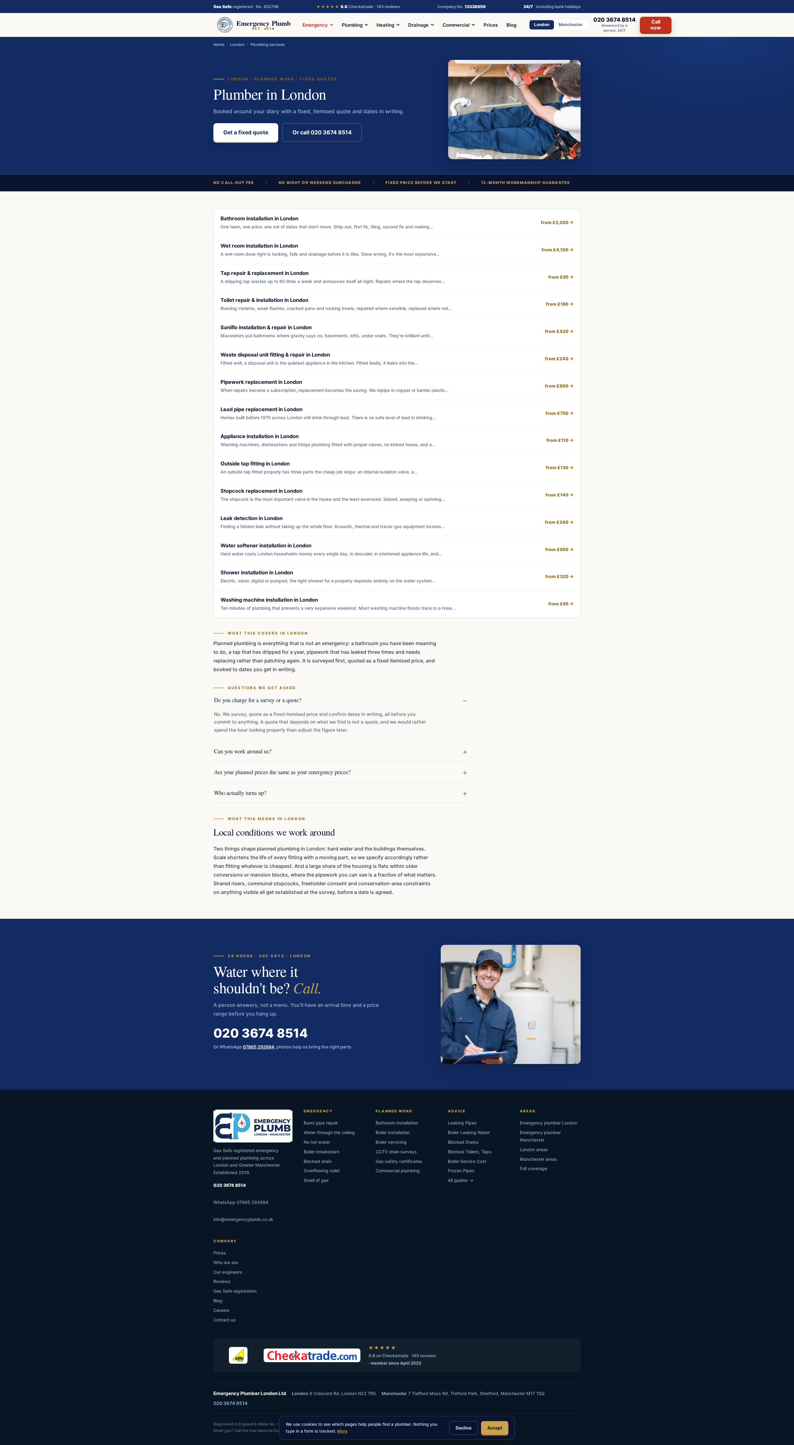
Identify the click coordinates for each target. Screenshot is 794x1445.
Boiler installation (393, 1132)
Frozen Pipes (461, 1170)
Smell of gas (316, 1180)
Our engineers (227, 1272)
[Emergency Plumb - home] (252, 1126)
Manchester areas (538, 1159)
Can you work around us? (242, 751)
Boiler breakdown (321, 1151)
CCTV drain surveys (396, 1151)
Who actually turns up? (240, 793)
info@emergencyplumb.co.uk (243, 1219)
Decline (463, 1427)
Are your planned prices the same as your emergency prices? (282, 772)
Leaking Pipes (462, 1122)
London (541, 24)
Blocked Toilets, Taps (470, 1151)
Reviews (222, 1281)
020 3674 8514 (260, 1033)
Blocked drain (318, 1161)
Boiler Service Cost (467, 1161)
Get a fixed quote (245, 132)
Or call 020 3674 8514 (322, 132)
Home (218, 44)
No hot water (317, 1142)
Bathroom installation (397, 1122)
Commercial (456, 25)
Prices (491, 25)
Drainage (418, 25)
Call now (655, 25)
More (342, 1431)
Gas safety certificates (399, 1161)
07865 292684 (258, 1046)
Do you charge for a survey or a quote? (257, 700)
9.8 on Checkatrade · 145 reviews (402, 1355)
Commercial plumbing (398, 1170)
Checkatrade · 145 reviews (358, 6)
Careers (221, 1310)
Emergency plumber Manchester (540, 1136)
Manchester (571, 24)
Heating (385, 25)
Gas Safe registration (234, 1291)
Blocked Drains (463, 1142)
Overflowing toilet (322, 1170)
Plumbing (352, 25)
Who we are (225, 1262)
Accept (494, 1427)
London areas (534, 1149)
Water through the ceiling (329, 1132)
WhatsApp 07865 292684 (240, 1202)
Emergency (315, 25)
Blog (511, 25)
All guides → (460, 1180)
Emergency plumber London (548, 1122)
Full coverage (533, 1168)
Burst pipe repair (321, 1122)
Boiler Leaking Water (469, 1132)
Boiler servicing (391, 1142)
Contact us (224, 1319)
